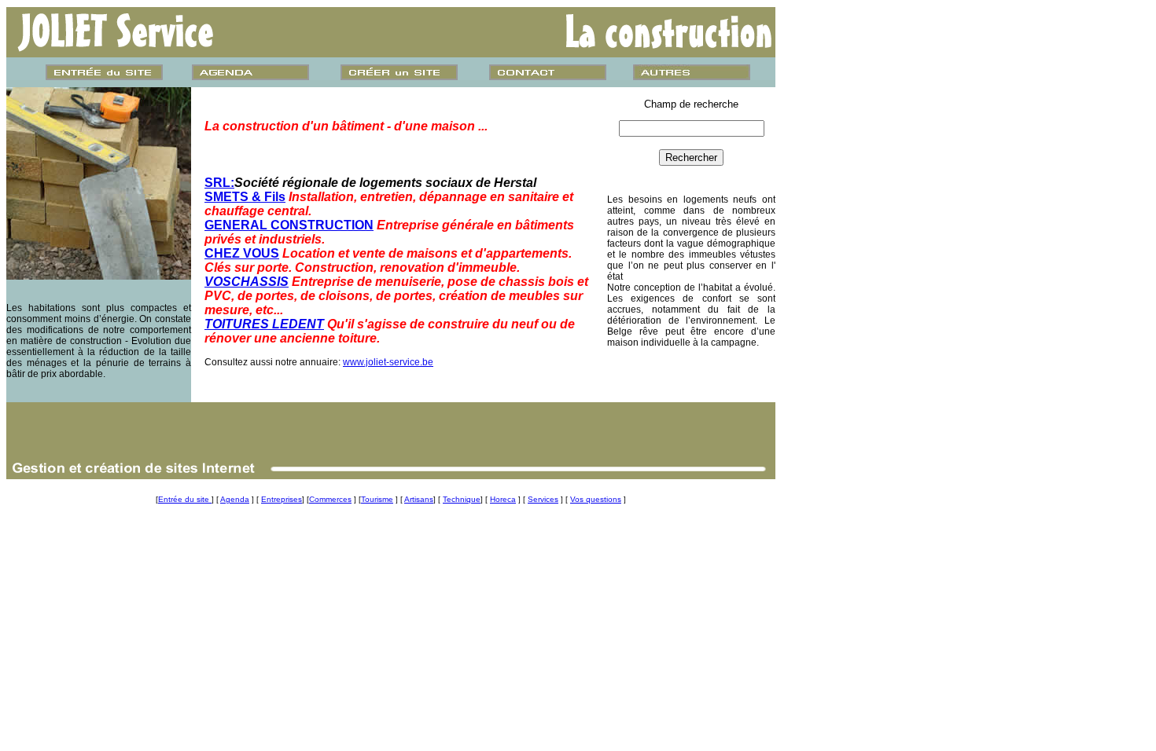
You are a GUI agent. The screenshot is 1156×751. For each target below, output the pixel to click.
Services (543, 499)
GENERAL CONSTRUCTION (289, 225)
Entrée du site (185, 499)
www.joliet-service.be (388, 362)
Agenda (234, 499)
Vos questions (595, 499)
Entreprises (281, 499)
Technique (461, 499)
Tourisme (377, 499)
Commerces (330, 499)
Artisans (418, 499)
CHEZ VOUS (241, 253)
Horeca (503, 499)
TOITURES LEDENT (264, 324)
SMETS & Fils (244, 196)
